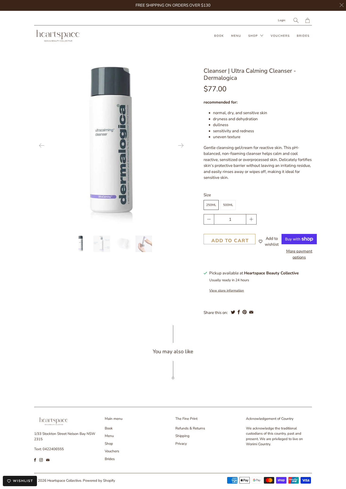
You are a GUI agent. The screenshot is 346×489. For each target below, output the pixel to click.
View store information (226, 290)
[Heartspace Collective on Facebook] (35, 460)
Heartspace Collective (64, 480)
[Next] (181, 145)
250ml (211, 205)
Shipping (182, 435)
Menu (236, 36)
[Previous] (41, 145)
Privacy (181, 443)
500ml (228, 205)
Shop (253, 36)
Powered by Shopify (99, 480)
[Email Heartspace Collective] (47, 460)
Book (219, 36)
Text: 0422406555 (49, 449)
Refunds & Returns (190, 428)
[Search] (296, 20)
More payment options (299, 254)
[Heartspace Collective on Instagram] (41, 460)
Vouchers (280, 36)
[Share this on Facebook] (239, 312)
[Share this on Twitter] (233, 312)
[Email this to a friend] (251, 312)
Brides (303, 36)
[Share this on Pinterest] (244, 312)
